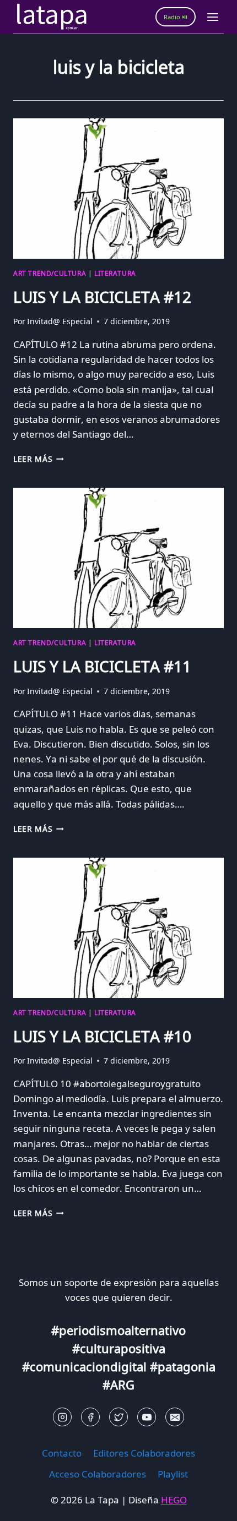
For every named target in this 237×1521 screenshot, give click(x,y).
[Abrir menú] (212, 16)
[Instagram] (62, 1417)
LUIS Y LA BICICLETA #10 (102, 1036)
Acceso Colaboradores (97, 1474)
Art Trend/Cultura (49, 273)
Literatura (115, 273)
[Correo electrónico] (174, 1417)
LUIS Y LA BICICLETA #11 (102, 666)
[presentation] (118, 188)
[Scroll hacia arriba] (28, 1504)
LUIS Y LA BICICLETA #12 (102, 296)
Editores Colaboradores (144, 1453)
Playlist (173, 1474)
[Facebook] (90, 1417)
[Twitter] (118, 1417)
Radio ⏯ (175, 17)
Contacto (62, 1453)
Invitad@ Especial (60, 321)
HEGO (174, 1499)
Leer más (38, 459)
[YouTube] (146, 1417)
